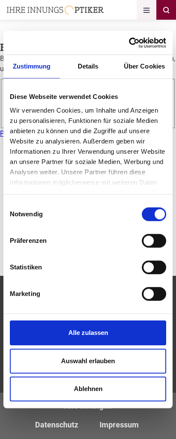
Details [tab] (88, 66)
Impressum (119, 424)
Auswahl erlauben (88, 360)
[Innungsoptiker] (55, 10)
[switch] (154, 241)
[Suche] (166, 10)
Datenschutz (56, 424)
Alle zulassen (88, 332)
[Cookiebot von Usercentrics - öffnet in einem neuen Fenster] (128, 42)
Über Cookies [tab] (144, 66)
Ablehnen (88, 388)
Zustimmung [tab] (32, 66)
